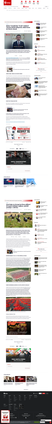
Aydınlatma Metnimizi (22, 422)
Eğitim (4, 397)
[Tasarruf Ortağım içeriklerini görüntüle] (10, 8)
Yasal (14, 409)
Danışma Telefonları (16, 408)
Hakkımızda (15, 405)
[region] (26, 422)
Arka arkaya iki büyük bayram (41, 50)
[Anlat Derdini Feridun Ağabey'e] (36, 242)
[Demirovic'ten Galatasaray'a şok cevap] (36, 275)
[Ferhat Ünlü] (36, 235)
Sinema (30, 396)
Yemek (25, 398)
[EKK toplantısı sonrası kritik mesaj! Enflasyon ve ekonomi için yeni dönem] (36, 95)
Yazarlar (5, 404)
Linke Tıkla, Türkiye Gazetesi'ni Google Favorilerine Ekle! (14, 200)
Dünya (19, 395)
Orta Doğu (20, 396)
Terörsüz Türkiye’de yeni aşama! (42, 90)
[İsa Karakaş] (36, 229)
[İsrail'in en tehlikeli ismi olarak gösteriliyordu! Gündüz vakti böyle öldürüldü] (38, 24)
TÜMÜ (26, 361)
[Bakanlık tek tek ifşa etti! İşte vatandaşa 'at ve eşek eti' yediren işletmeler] (38, 39)
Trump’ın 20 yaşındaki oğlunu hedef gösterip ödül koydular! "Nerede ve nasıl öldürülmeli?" (43, 82)
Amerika (20, 398)
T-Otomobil (10, 401)
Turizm (9, 402)
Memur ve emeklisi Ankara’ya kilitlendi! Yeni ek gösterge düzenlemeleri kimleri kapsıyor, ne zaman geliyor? (42, 230)
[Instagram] (12, 417)
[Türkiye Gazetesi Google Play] (21, 408)
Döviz (9, 398)
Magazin (10, 405)
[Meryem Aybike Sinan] (36, 238)
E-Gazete (7, 6)
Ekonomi (18, 145)
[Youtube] (11, 417)
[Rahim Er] (36, 50)
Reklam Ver (15, 410)
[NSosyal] (21, 148)
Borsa (9, 396)
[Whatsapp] (6, 142)
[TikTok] (14, 417)
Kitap (29, 398)
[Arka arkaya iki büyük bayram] (38, 217)
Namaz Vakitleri (35, 396)
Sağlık (24, 396)
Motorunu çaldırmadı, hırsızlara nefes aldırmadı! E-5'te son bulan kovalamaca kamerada (43, 266)
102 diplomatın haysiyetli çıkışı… (41, 46)
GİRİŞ (46, 6)
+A (21, 55)
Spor (14, 395)
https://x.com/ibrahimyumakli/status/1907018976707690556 (15, 121)
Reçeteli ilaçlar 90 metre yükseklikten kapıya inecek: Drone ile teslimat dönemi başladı (43, 86)
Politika (4, 396)
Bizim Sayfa (35, 395)
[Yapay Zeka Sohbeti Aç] (50, 422)
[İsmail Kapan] (36, 46)
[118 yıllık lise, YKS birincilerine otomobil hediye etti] (36, 271)
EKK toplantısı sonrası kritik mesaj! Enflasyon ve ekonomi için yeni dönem (43, 95)
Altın (9, 397)
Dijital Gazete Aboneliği (16, 6)
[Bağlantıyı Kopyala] (26, 31)
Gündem (5, 395)
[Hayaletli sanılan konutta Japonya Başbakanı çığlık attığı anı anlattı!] (36, 259)
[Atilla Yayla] (36, 225)
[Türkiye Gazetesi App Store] (21, 406)
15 (21, 361)
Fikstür (14, 398)
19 (24, 361)
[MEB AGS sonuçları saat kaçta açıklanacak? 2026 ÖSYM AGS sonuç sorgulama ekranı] (38, 202)
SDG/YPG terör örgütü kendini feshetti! (42, 262)
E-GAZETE (40, 393)
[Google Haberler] (25, 148)
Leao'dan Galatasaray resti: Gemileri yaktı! (42, 78)
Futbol (14, 396)
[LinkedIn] (20, 148)
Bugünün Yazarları (5, 405)
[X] (17, 148)
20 (25, 361)
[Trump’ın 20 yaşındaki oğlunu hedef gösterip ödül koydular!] (36, 83)
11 (18, 361)
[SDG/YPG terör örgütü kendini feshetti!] (36, 263)
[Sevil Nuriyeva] (36, 54)
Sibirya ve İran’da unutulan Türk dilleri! (42, 238)
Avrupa (19, 397)
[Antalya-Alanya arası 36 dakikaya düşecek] (38, 35)
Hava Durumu (25, 397)
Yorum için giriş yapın (27, 170)
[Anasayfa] (6, 393)
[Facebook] (18, 148)
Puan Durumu (15, 397)
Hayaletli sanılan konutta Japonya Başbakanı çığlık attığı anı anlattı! (43, 258)
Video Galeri (10, 409)
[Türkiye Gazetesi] (26, 7)
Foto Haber (10, 408)
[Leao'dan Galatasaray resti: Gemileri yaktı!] (36, 79)
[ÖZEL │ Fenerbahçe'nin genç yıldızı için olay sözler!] (38, 28)
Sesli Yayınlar (35, 397)
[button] (30, 158)
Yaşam (25, 395)
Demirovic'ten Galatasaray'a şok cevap (43, 273)
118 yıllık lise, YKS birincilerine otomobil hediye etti (42, 270)
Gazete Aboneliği (10, 6)
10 (17, 361)
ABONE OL (44, 393)
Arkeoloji (30, 397)
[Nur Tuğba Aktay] (36, 58)
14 (20, 361)
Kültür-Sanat (30, 395)
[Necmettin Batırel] (36, 63)
